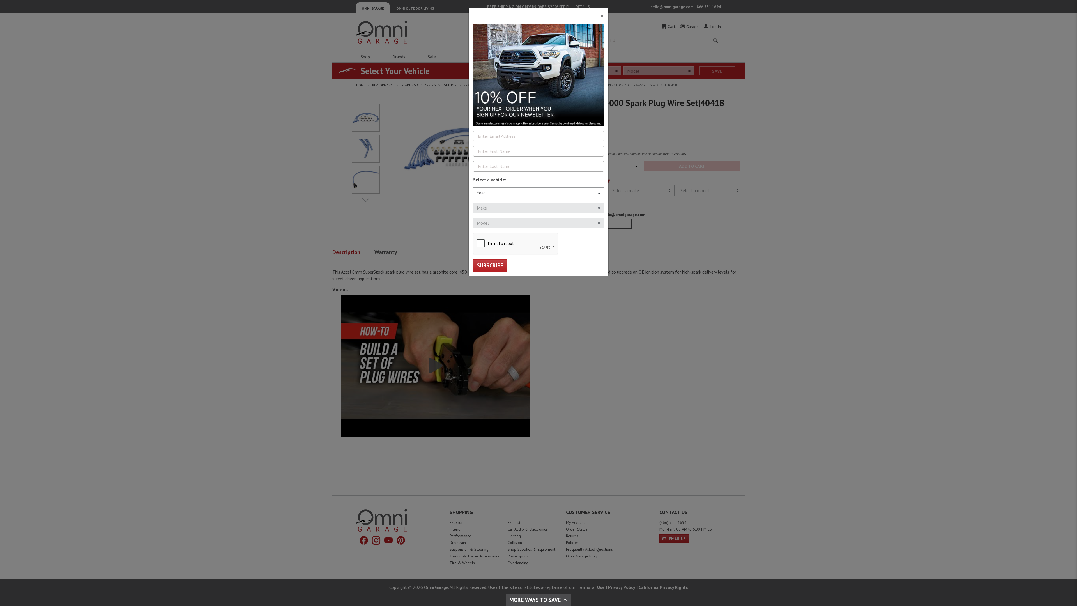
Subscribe (490, 265)
